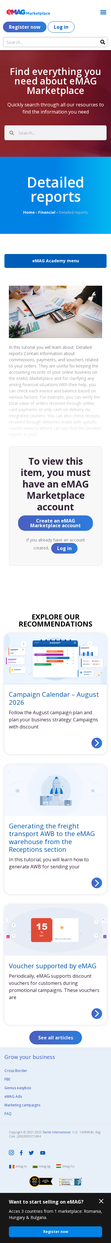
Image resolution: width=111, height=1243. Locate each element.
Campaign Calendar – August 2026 (54, 698)
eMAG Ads (13, 1096)
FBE (7, 1079)
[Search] (103, 42)
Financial (46, 212)
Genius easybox (17, 1087)
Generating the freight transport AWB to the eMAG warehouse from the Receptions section (52, 837)
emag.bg (44, 1166)
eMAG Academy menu (55, 260)
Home (29, 212)
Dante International (56, 1132)
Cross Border (15, 1070)
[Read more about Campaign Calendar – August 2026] (96, 743)
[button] (103, 12)
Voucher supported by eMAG (52, 965)
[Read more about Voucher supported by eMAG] (96, 1013)
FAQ (8, 1113)
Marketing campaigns (22, 1105)
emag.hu (68, 1166)
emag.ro (21, 1166)
